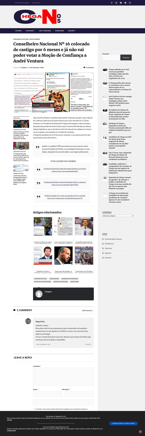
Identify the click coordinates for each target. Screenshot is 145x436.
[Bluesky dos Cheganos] (116, 3)
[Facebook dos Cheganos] (112, 3)
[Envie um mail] (125, 3)
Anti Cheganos (45, 31)
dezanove (108, 253)
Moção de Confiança (61, 281)
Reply (89, 344)
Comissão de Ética (40, 278)
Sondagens (59, 31)
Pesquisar (105, 54)
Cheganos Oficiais (21, 39)
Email (67, 389)
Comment (37, 366)
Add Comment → (88, 310)
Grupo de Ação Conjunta (113, 239)
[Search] (130, 3)
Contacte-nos (36, 3)
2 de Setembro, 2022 (43, 344)
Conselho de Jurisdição (70, 278)
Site (63, 389)
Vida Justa (108, 248)
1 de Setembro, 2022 (36, 67)
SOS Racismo (109, 243)
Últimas (18, 31)
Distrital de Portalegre (42, 281)
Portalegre (75, 281)
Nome (35, 389)
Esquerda (108, 257)
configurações (11, 430)
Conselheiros (54, 278)
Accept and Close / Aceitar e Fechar (123, 423)
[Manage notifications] (140, 431)
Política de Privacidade (22, 3)
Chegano (24, 67)
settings (9, 420)
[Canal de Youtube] (121, 3)
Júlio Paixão (34, 39)
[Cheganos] (72, 16)
